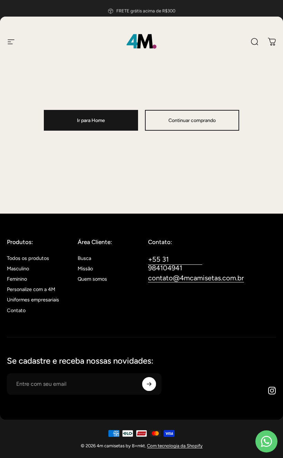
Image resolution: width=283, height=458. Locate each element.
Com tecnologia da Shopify (175, 445)
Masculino (18, 268)
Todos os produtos (28, 258)
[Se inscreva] (149, 384)
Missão (85, 268)
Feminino (17, 279)
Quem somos (92, 279)
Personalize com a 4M (31, 289)
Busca (84, 258)
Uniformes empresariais (33, 300)
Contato (16, 310)
